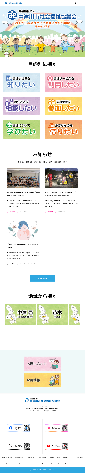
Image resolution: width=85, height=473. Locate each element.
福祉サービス (47, 162)
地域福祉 (29, 162)
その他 (64, 162)
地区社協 (37, 162)
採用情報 (57, 162)
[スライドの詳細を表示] (20, 314)
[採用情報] (42, 386)
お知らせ (21, 162)
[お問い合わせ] (42, 370)
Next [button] (77, 317)
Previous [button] (8, 317)
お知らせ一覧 (42, 278)
